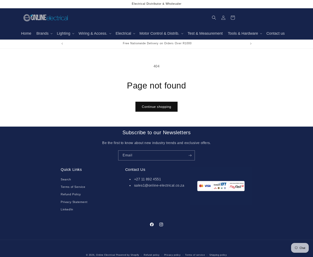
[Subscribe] (190, 155)
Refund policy (152, 254)
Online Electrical (105, 255)
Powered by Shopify (127, 255)
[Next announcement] (251, 44)
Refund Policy (71, 194)
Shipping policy (218, 254)
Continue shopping (156, 107)
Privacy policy (172, 254)
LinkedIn (67, 209)
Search (66, 179)
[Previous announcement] (62, 44)
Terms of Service (73, 187)
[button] (44, 34)
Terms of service (195, 254)
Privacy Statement (74, 202)
